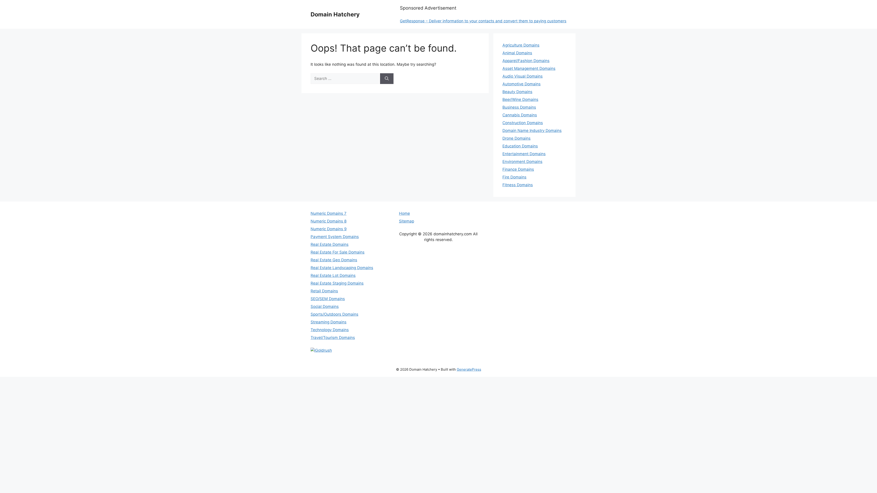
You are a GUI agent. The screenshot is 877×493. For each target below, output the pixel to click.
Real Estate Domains (330, 244)
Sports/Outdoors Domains (334, 314)
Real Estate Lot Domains (333, 275)
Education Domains (520, 146)
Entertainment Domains (524, 154)
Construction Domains (522, 123)
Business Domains (519, 107)
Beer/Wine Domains (520, 99)
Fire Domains (514, 177)
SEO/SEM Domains (328, 298)
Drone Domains (516, 138)
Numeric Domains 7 (328, 213)
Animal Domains (517, 53)
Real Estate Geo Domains (334, 260)
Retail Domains (324, 291)
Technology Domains (330, 330)
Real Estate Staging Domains (337, 283)
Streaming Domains (328, 322)
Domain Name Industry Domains (532, 130)
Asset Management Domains (528, 68)
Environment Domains (522, 161)
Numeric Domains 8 (328, 221)
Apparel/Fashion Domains (525, 60)
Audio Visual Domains (522, 76)
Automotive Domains (521, 84)
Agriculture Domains (520, 45)
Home (404, 213)
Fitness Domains (517, 185)
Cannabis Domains (519, 115)
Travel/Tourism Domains (333, 337)
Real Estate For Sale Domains (338, 252)
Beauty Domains (517, 91)
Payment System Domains (335, 236)
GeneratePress (469, 369)
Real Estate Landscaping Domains (342, 267)
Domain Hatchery (335, 14)
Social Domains (325, 306)
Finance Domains (518, 169)
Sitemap (406, 221)
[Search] (387, 78)
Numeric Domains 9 (329, 229)
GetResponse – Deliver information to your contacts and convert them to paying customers (483, 21)
